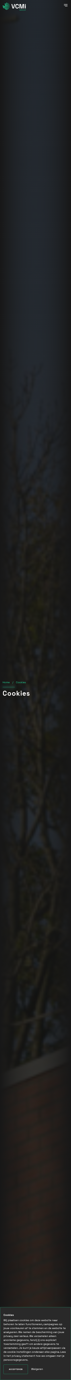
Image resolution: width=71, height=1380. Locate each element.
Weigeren (37, 1369)
